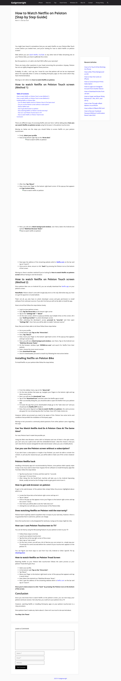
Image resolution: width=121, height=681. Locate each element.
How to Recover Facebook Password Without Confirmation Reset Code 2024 (94, 113)
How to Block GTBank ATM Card (94, 108)
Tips (55, 2)
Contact (90, 2)
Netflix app (65, 286)
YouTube (41, 55)
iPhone (41, 2)
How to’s (48, 2)
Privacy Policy (100, 2)
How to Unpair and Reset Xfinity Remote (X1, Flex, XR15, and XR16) (94, 98)
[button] (107, 2)
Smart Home (63, 2)
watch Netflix (33, 55)
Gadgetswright (18, 2)
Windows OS (73, 2)
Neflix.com (60, 262)
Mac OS (83, 2)
